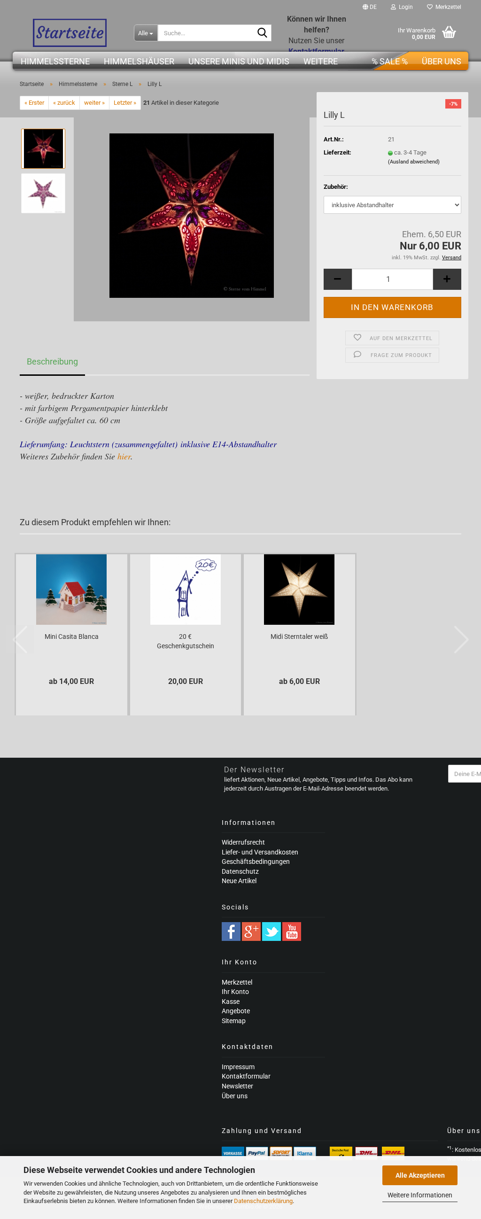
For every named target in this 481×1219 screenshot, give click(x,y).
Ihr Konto (235, 991)
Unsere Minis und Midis (238, 61)
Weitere (320, 61)
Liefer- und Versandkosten (260, 852)
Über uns (441, 61)
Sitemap (234, 1021)
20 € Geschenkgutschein (185, 641)
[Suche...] (263, 33)
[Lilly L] (191, 215)
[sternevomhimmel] (70, 33)
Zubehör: (336, 186)
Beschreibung (52, 361)
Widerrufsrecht (243, 842)
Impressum (238, 1067)
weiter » (94, 102)
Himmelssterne (55, 61)
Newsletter (237, 1086)
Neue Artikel (239, 881)
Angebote (236, 1011)
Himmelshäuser (139, 61)
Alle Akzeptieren (420, 1175)
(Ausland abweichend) (414, 162)
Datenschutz (240, 871)
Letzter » (125, 102)
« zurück (64, 102)
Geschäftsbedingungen (256, 861)
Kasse (231, 1001)
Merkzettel (447, 7)
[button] (370, 7)
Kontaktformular (246, 1076)
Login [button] (404, 7)
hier (124, 456)
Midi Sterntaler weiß (299, 636)
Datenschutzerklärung (263, 1200)
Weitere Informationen (420, 1195)
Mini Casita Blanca (72, 636)
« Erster (34, 102)
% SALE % (390, 61)
